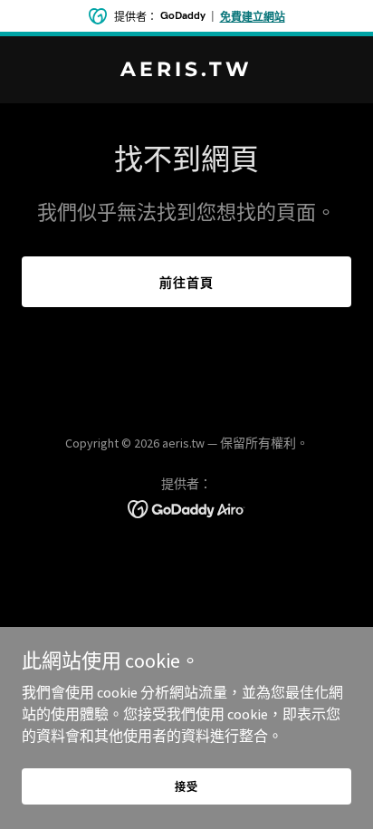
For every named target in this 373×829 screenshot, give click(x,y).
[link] (186, 71)
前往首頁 (186, 283)
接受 (186, 787)
